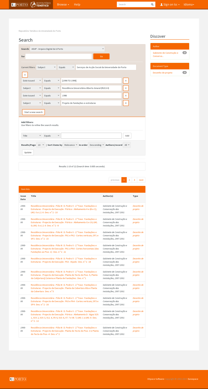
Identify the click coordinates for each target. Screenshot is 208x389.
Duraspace (193, 378)
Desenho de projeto (138, 207)
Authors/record (114, 144)
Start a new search (33, 112)
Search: (25, 48)
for (23, 56)
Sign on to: (170, 4)
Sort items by (55, 144)
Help (77, 4)
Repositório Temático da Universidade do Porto (40, 31)
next (141, 179)
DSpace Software (156, 378)
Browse (62, 4)
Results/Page (28, 144)
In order (83, 144)
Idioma (188, 4)
